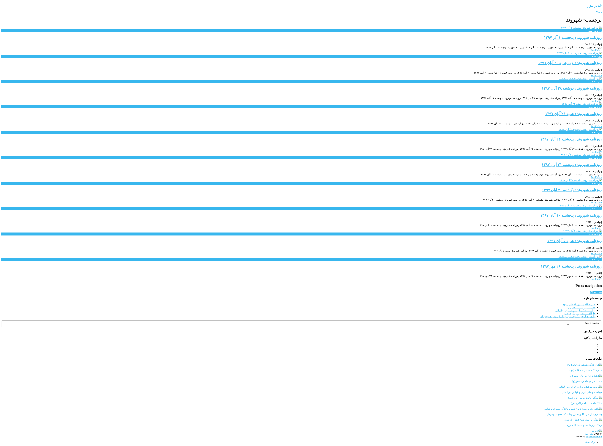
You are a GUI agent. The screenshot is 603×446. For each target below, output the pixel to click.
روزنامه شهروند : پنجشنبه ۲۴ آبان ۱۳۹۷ (571, 139)
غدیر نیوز (595, 5)
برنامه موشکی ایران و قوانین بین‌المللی (575, 310)
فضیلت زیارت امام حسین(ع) (580, 307)
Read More (596, 50)
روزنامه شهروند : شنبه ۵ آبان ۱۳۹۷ (574, 241)
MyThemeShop (594, 436)
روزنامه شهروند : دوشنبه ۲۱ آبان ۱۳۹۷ (572, 165)
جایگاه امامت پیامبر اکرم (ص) (580, 313)
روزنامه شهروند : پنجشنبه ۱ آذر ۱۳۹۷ (573, 38)
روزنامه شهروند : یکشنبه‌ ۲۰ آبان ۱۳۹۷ (572, 190)
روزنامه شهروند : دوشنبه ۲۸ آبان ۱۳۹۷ (572, 88)
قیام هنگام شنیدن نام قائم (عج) (579, 304)
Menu (599, 12)
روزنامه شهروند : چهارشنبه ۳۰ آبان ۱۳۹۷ (570, 63)
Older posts (596, 292)
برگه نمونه (590, 442)
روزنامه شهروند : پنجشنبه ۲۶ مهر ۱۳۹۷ (571, 266)
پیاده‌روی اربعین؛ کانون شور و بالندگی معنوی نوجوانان (567, 316)
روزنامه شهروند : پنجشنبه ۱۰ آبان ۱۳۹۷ (571, 215)
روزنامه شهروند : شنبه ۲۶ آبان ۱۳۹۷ (573, 114)
